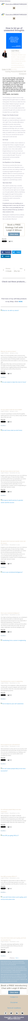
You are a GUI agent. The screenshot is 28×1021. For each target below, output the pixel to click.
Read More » (3, 377)
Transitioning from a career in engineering (12, 681)
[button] (14, 8)
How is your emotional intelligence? (10, 613)
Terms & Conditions (14, 1008)
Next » (17, 958)
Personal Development (17, 71)
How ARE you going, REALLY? (9, 876)
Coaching (7, 71)
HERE (21, 301)
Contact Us (14, 997)
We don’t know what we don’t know (10, 471)
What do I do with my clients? (8, 351)
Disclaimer (14, 1002)
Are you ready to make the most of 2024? (11, 409)
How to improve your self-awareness (10, 744)
